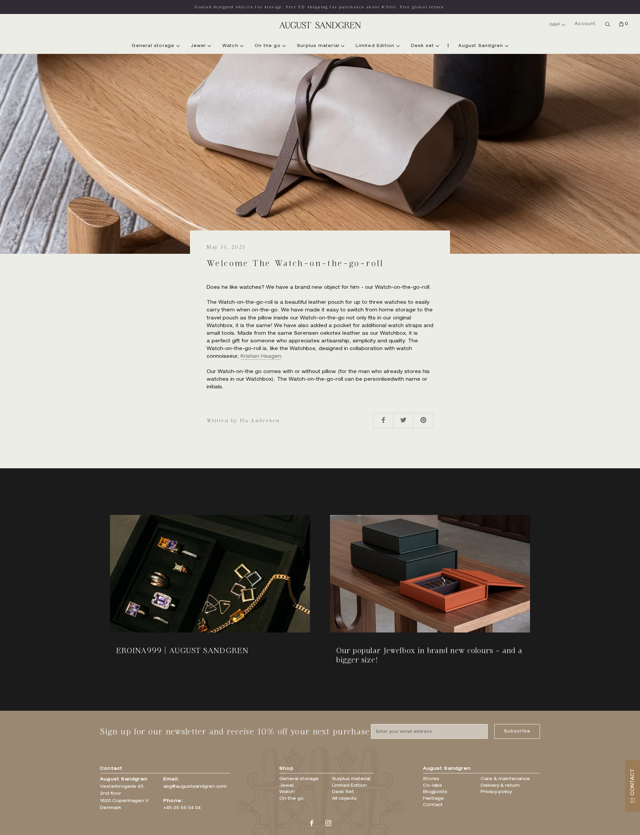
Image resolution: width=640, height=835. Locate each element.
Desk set (423, 46)
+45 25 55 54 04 (182, 808)
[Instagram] (328, 824)
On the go (268, 46)
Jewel (199, 46)
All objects (344, 799)
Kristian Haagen (261, 356)
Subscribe (517, 731)
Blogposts (435, 792)
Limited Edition (376, 46)
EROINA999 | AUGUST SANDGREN (182, 650)
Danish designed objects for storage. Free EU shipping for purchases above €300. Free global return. (320, 7)
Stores (431, 779)
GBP (555, 25)
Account (585, 24)
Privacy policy (496, 792)
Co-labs (432, 786)
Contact (433, 805)
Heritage (433, 799)
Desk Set (343, 792)
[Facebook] (312, 824)
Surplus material (319, 46)
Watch (231, 46)
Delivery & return (500, 786)
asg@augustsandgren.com (195, 787)
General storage (154, 46)
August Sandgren (481, 46)
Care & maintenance (505, 779)
